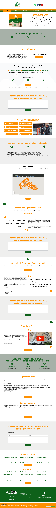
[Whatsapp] (35, 5)
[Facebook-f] (38, 5)
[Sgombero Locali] (5, 123)
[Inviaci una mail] (12, 37)
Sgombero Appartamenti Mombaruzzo (11, 476)
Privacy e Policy (11, 496)
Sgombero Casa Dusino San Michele (27, 474)
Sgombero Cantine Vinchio (8, 474)
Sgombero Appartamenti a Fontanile (11, 460)
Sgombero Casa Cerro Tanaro (42, 480)
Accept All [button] (53, 506)
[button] (52, 10)
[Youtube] (42, 5)
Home (7, 10)
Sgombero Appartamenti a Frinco (10, 457)
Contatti (46, 10)
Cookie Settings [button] (48, 506)
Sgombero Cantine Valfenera (9, 480)
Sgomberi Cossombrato (41, 474)
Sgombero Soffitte (26, 130)
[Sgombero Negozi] (5, 134)
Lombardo (18, 87)
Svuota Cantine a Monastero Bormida (11, 462)
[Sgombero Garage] (20, 134)
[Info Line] (28, 37)
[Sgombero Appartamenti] (20, 123)
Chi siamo (15, 10)
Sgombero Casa (12, 127)
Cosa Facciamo (36, 10)
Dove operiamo (25, 10)
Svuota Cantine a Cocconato (26, 462)
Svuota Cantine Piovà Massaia (42, 471)
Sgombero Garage (26, 134)
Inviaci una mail (12, 39)
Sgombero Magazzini (12, 130)
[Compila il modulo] (44, 37)
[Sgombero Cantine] (20, 127)
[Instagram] (40, 5)
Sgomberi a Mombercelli (25, 460)
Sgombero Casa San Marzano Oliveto (10, 471)
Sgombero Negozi (12, 134)
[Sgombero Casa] (5, 127)
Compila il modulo (44, 39)
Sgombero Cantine (26, 127)
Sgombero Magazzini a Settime (43, 462)
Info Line (28, 39)
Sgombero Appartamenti (27, 123)
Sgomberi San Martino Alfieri (42, 476)
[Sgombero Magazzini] (5, 130)
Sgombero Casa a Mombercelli (43, 460)
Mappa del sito (11, 499)
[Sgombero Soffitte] (20, 130)
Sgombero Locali (12, 123)
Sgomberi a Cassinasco (42, 457)
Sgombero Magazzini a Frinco (26, 457)
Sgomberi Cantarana (24, 471)
